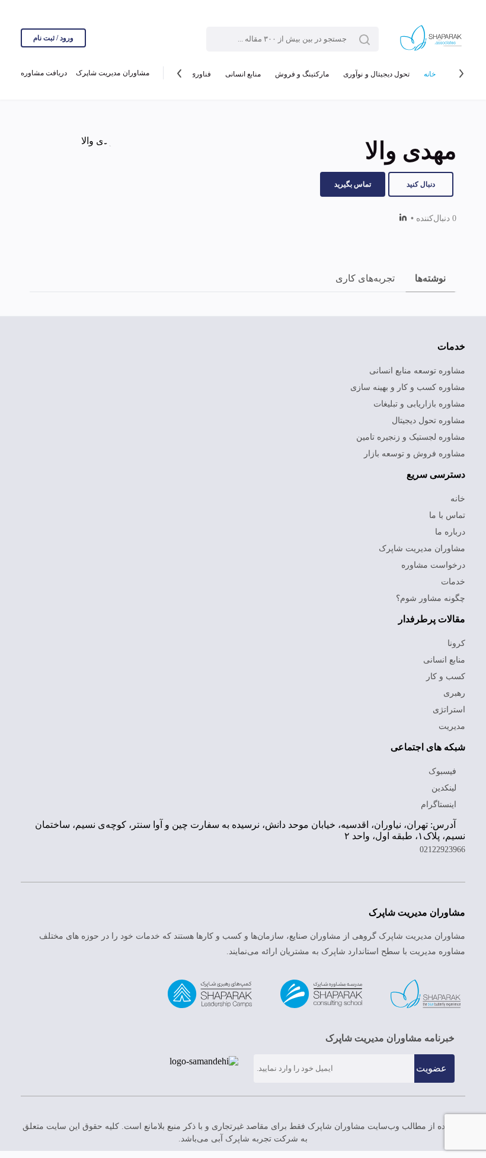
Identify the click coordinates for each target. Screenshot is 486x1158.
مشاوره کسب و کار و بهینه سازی (407, 387)
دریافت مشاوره (44, 73)
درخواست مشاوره (433, 565)
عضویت (431, 1068)
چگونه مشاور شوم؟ (430, 598)
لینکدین (445, 787)
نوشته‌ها (430, 278)
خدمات (453, 581)
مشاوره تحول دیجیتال (428, 420)
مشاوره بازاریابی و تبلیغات (419, 403)
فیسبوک (444, 771)
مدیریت (452, 726)
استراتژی (449, 709)
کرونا (456, 643)
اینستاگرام (440, 804)
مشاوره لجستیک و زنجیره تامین (410, 437)
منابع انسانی (243, 74)
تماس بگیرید (352, 184)
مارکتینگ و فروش (302, 74)
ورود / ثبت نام (53, 38)
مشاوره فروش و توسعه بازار (414, 453)
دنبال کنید (421, 184)
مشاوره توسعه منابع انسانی (417, 370)
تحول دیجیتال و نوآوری (376, 74)
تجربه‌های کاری (365, 278)
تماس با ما (447, 515)
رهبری (454, 693)
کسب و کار (445, 676)
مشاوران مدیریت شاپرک (112, 73)
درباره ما (450, 531)
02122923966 (442, 849)
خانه (430, 74)
